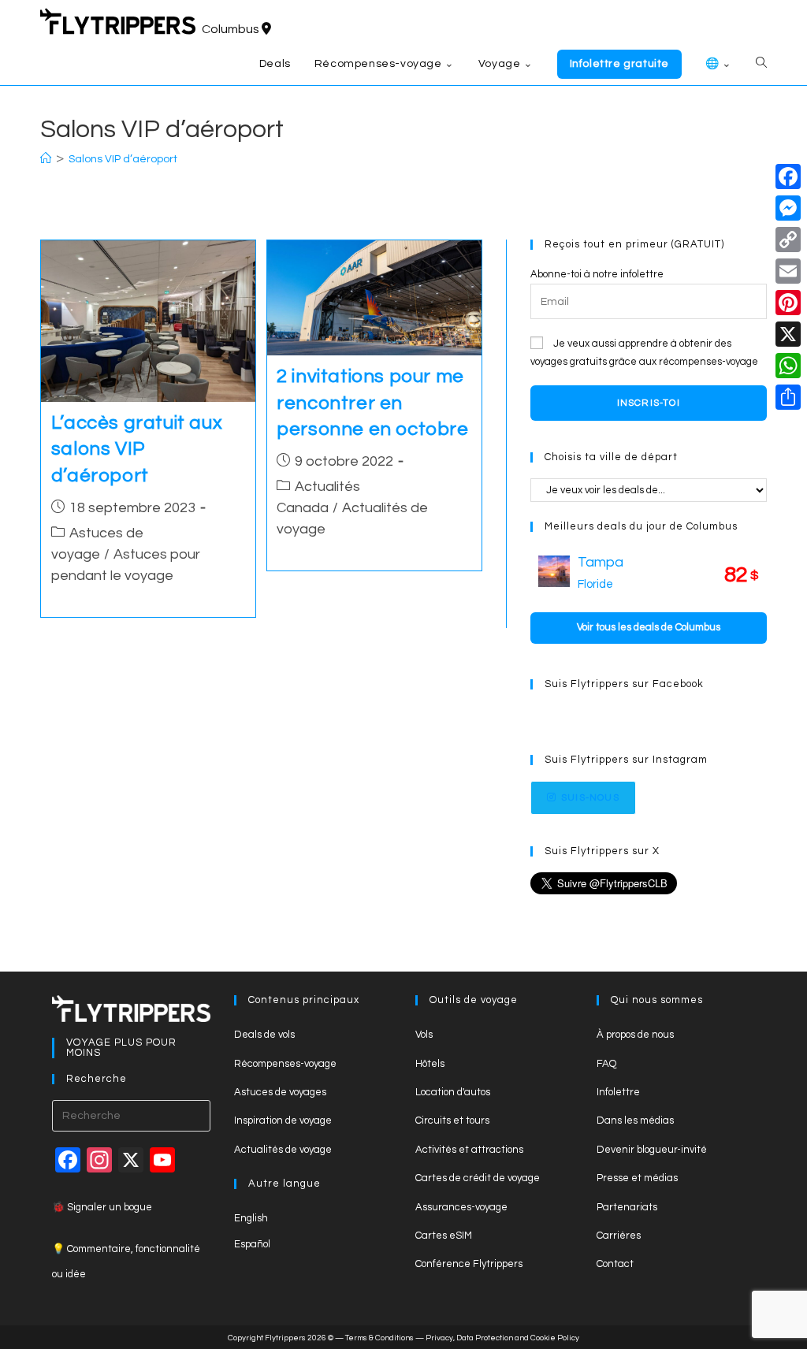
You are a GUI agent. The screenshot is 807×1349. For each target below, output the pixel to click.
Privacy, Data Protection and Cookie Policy (502, 1338)
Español (252, 1244)
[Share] (788, 397)
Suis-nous (590, 798)
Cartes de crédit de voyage (477, 1178)
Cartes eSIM (443, 1235)
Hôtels (429, 1063)
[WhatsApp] (788, 365)
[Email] (788, 271)
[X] (788, 334)
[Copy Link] (788, 239)
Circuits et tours (452, 1120)
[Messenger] (788, 208)
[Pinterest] (788, 302)
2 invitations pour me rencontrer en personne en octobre (372, 402)
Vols (424, 1034)
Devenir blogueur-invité (652, 1149)
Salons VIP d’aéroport (123, 159)
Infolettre (618, 1092)
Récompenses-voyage (285, 1063)
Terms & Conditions (379, 1338)
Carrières (619, 1235)
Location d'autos (452, 1092)
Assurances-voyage (461, 1207)
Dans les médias (635, 1120)
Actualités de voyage (283, 1149)
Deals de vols (264, 1034)
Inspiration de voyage (283, 1120)
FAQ (606, 1063)
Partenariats (627, 1207)
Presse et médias (637, 1178)
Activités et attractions (469, 1149)
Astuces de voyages (280, 1092)
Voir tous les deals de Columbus (648, 627)
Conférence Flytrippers (469, 1263)
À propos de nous (635, 1034)
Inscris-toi (648, 403)
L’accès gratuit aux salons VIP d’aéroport (136, 449)
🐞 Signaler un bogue (102, 1207)
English (251, 1218)
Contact (615, 1263)
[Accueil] (45, 159)
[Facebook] (788, 176)
